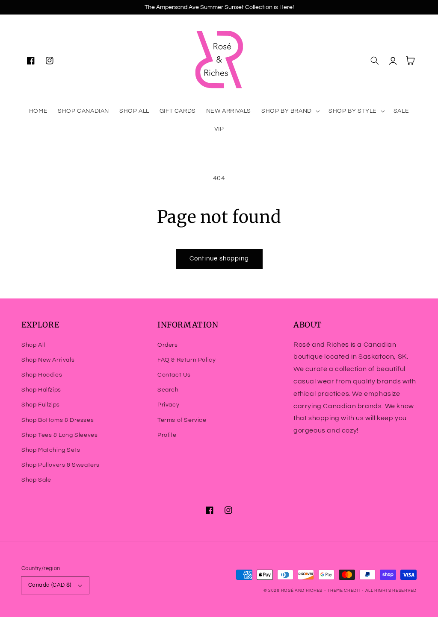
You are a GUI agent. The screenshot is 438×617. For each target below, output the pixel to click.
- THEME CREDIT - (344, 590)
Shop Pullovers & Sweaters (60, 465)
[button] (289, 111)
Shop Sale (36, 480)
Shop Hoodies (41, 375)
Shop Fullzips (40, 405)
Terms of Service (182, 420)
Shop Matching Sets (50, 450)
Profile (166, 435)
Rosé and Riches (302, 590)
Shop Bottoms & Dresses (57, 420)
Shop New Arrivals (47, 360)
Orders (167, 345)
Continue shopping (219, 258)
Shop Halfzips (41, 390)
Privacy (168, 405)
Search (168, 390)
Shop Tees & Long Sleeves (59, 435)
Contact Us (174, 375)
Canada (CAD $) (49, 585)
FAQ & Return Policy (186, 360)
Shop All (33, 345)
